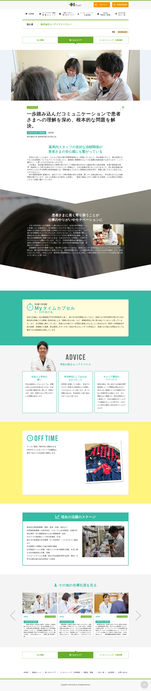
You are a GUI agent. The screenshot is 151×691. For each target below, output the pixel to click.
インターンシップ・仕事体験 (110, 40)
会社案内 (111, 672)
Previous (12, 615)
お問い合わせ (122, 672)
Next (138, 615)
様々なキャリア (75, 40)
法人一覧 (101, 672)
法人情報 (40, 40)
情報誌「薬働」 (89, 672)
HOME (26, 672)
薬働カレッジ (36, 672)
